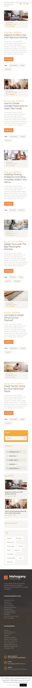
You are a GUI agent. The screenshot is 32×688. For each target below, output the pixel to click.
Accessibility (8, 609)
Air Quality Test (9, 648)
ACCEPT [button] (23, 685)
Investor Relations (10, 632)
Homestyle (13, 65)
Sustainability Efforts (10, 644)
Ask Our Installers (9, 611)
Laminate (10, 554)
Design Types (8, 32)
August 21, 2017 (12, 24)
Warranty (17, 281)
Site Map (7, 614)
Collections (7, 312)
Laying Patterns (14, 468)
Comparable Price (9, 612)
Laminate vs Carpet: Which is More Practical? (14, 318)
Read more (8, 59)
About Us (7, 630)
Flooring (12, 210)
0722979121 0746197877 (17, 658)
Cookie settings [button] (12, 685)
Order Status (8, 603)
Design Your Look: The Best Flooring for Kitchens (15, 247)
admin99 (10, 22)
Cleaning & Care (9, 101)
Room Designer (9, 618)
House (23, 136)
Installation (18, 32)
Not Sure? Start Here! (11, 616)
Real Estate (8, 633)
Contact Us (7, 602)
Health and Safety (10, 637)
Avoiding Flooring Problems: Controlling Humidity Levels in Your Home (15, 178)
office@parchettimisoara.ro (16, 663)
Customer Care (9, 600)
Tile (20, 558)
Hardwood (10, 542)
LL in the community (10, 641)
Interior (8, 69)
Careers (6, 635)
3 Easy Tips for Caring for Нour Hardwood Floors (14, 389)
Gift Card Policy (9, 605)
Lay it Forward (8, 642)
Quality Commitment (10, 639)
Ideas (22, 65)
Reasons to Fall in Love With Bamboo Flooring (15, 36)
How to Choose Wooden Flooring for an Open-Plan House (16, 106)
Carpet (9, 538)
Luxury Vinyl (11, 558)
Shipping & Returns (10, 607)
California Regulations (11, 646)
